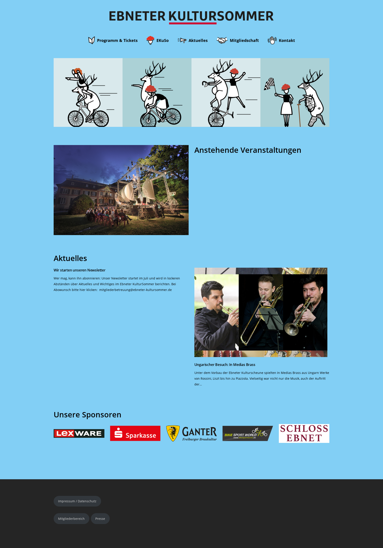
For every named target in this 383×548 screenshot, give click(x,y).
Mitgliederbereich (71, 519)
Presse (100, 519)
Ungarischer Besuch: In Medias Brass (224, 364)
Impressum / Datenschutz (77, 501)
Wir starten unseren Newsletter (80, 270)
